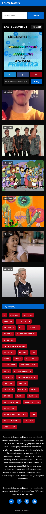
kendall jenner (29, 365)
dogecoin (9, 340)
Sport (34, 390)
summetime (10, 408)
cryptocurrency (26, 334)
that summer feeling (15, 414)
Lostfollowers (11, 3)
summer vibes (32, 402)
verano (29, 421)
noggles (8, 377)
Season (22, 383)
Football (9, 352)
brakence (9, 327)
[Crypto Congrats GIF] (23, 51)
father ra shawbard (15, 346)
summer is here (12, 402)
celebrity (33, 327)
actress (28, 315)
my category (10, 306)
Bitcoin (8, 321)
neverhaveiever (22, 371)
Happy (17, 359)
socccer (8, 390)
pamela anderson (27, 377)
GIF (33, 352)
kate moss (31, 359)
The (33, 414)
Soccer (22, 390)
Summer (33, 396)
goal (6, 359)
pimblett (9, 383)
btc (21, 327)
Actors (14, 315)
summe (20, 396)
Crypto (8, 334)
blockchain (24, 321)
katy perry (10, 365)
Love (6, 371)
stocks (8, 396)
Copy (36, 81)
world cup (9, 427)
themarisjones (12, 421)
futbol (23, 352)
